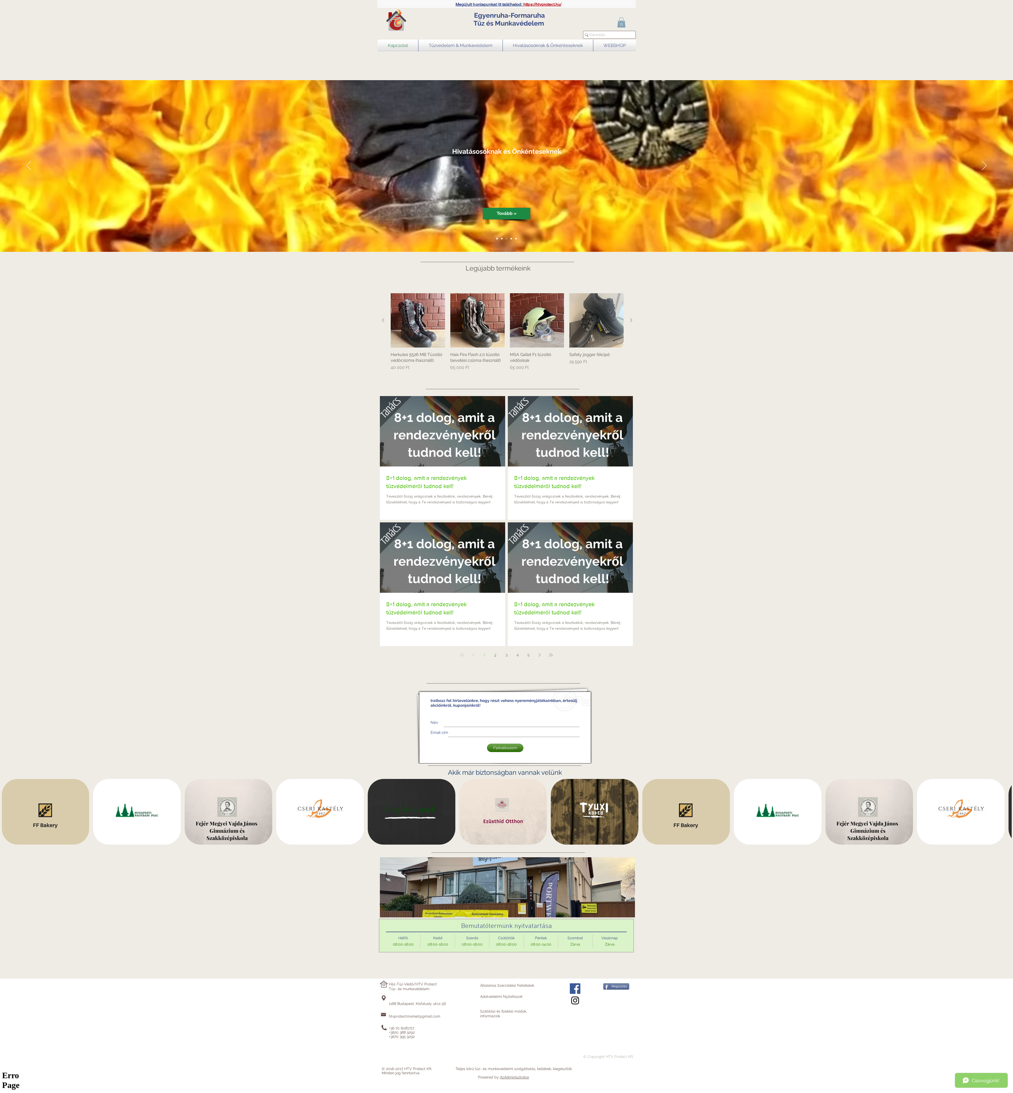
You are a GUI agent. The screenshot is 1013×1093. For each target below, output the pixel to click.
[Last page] (551, 655)
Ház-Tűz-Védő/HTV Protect (413, 984)
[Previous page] (473, 655)
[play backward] (8, 812)
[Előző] (28, 166)
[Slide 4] (511, 238)
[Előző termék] (383, 320)
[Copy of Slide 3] (516, 238)
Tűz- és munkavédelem (409, 989)
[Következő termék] (631, 320)
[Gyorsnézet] (418, 320)
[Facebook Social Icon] (575, 988)
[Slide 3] (506, 238)
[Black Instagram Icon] (575, 1000)
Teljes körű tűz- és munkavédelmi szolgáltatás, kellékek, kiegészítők (514, 1069)
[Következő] (984, 166)
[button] (621, 22)
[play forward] (1005, 812)
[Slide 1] (497, 238)
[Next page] (539, 655)
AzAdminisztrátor (514, 1077)
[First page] (462, 655)
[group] (507, 332)
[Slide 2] (502, 238)
